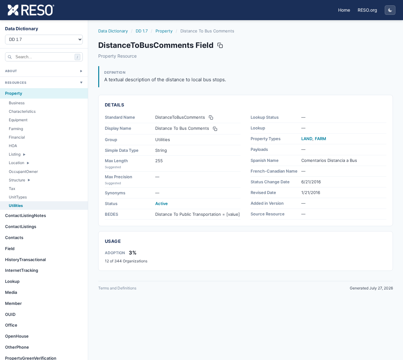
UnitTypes (18, 197)
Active (161, 203)
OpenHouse (17, 336)
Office (11, 325)
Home (344, 10)
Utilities (16, 205)
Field (9, 248)
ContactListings (20, 226)
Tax (12, 188)
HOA (13, 145)
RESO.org (367, 10)
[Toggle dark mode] (390, 10)
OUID (10, 314)
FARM (320, 138)
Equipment (18, 120)
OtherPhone (17, 347)
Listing (14, 154)
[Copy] (210, 117)
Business (17, 102)
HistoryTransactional (25, 259)
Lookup (12, 281)
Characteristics (22, 111)
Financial (17, 137)
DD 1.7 (142, 30)
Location (16, 163)
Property (13, 93)
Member (13, 303)
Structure (17, 180)
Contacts (14, 237)
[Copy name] (220, 45)
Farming (16, 128)
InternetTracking (21, 270)
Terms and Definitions (117, 288)
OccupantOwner (23, 171)
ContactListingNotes (25, 215)
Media (11, 292)
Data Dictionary (113, 30)
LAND (306, 138)
